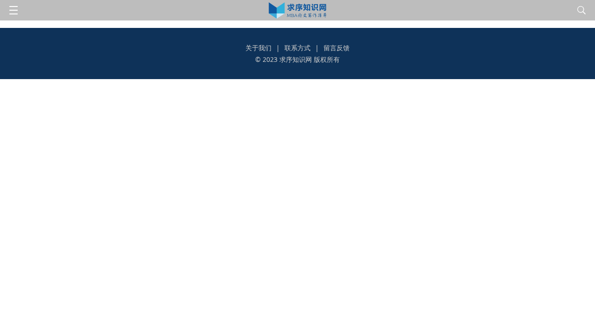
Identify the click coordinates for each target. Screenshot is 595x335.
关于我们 (258, 47)
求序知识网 (295, 59)
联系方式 (297, 47)
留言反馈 (337, 47)
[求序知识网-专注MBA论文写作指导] (298, 10)
